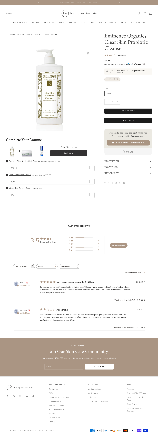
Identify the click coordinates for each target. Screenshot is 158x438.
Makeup (72, 23)
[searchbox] (21, 266)
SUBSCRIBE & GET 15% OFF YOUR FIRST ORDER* (79, 2)
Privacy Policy (54, 417)
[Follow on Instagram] (13, 396)
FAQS (51, 393)
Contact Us (53, 389)
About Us (130, 389)
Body (61, 23)
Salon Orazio (132, 404)
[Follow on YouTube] (27, 396)
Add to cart (128, 111)
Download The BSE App (136, 393)
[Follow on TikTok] (33, 396)
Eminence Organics (24, 34)
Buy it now (128, 120)
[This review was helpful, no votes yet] (137, 300)
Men (92, 23)
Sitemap (52, 422)
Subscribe (99, 366)
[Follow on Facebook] (7, 396)
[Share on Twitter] (116, 183)
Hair (83, 23)
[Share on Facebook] (113, 183)
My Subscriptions (94, 389)
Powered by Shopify (46, 430)
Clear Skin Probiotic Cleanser (45, 34)
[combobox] (47, 266)
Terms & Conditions (56, 405)
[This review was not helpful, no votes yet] (142, 300)
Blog (123, 23)
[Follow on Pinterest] (20, 396)
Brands (35, 23)
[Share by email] (124, 183)
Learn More (119, 72)
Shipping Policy (55, 401)
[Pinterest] (89, 53)
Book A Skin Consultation (98, 401)
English (9, 13)
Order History (93, 397)
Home (12, 34)
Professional (112, 79)
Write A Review (118, 245)
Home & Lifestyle (107, 23)
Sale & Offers (138, 23)
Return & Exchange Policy (59, 397)
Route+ (52, 413)
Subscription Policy (56, 409)
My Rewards (93, 393)
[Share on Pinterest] (120, 182)
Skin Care (49, 23)
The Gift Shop (20, 23)
